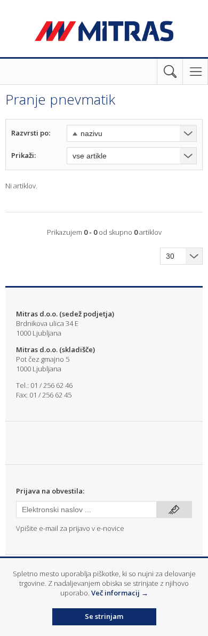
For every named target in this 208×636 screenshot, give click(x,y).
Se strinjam (104, 616)
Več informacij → (119, 593)
